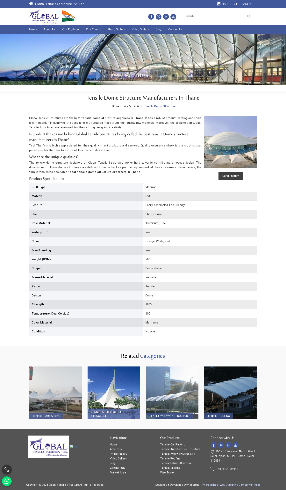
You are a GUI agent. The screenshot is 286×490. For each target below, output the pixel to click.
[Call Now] (7, 469)
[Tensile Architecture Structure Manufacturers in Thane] (114, 392)
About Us (49, 29)
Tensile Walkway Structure (169, 415)
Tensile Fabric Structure (176, 463)
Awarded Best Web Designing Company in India (231, 484)
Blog (158, 29)
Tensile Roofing (219, 415)
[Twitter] (158, 17)
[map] (74, 447)
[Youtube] (173, 16)
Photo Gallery (116, 29)
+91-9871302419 (227, 469)
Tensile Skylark (170, 467)
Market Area (118, 472)
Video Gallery (140, 29)
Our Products (71, 29)
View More (167, 472)
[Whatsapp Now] (7, 481)
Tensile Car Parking (46, 415)
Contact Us (175, 29)
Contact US (117, 467)
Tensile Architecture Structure (106, 413)
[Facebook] (151, 16)
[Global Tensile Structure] (44, 16)
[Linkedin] (166, 16)
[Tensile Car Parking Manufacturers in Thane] (55, 392)
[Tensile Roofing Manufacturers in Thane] (230, 392)
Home (33, 29)
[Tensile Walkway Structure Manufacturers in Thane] (172, 392)
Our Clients (93, 29)
